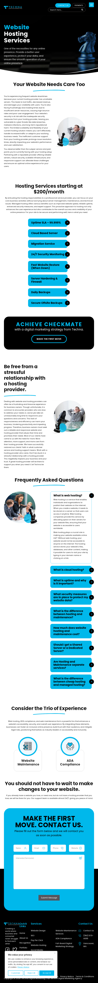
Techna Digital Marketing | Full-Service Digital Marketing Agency (51, 978)
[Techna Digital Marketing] (13, 7)
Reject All (31, 973)
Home (22, 933)
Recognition (25, 943)
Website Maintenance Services (66, 932)
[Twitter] (15, 949)
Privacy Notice (23, 967)
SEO (32, 936)
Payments (79, 5)
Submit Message (49, 898)
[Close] (54, 953)
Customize (15, 973)
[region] (31, 964)
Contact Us (63, 5)
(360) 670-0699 (88, 937)
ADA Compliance (64, 939)
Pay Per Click (37, 940)
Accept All (47, 973)
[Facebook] (7, 949)
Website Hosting (38, 945)
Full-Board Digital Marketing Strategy (65, 945)
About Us (23, 938)
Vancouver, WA (88, 945)
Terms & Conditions (85, 977)
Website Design (38, 931)
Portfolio (23, 948)
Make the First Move (49, 339)
